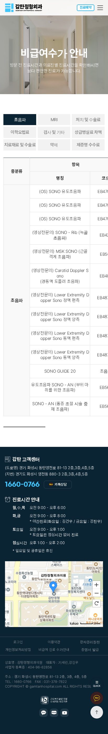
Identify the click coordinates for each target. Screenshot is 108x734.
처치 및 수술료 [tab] (88, 119)
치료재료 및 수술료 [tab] (20, 144)
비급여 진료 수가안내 (54, 650)
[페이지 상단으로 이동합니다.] (96, 712)
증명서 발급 (90, 650)
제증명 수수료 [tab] (88, 144)
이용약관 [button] (54, 642)
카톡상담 (61, 484)
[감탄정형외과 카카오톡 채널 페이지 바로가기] (43, 713)
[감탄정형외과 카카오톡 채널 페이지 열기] (96, 698)
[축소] (96, 593)
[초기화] (96, 603)
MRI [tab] (54, 119)
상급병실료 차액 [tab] (88, 132)
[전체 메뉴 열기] (100, 8)
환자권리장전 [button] (90, 642)
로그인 (18, 642)
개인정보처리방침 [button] (18, 650)
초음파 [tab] (20, 119)
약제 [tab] (54, 144)
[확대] (96, 584)
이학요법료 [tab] (19, 132)
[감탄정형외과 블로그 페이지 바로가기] (54, 713)
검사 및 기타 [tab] (54, 132)
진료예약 (85, 7)
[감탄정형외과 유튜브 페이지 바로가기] (64, 713)
